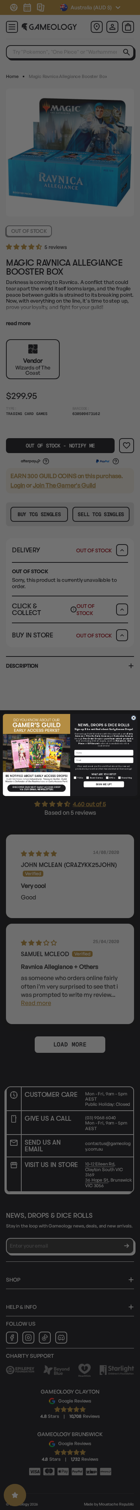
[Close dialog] (133, 718)
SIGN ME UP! (104, 784)
